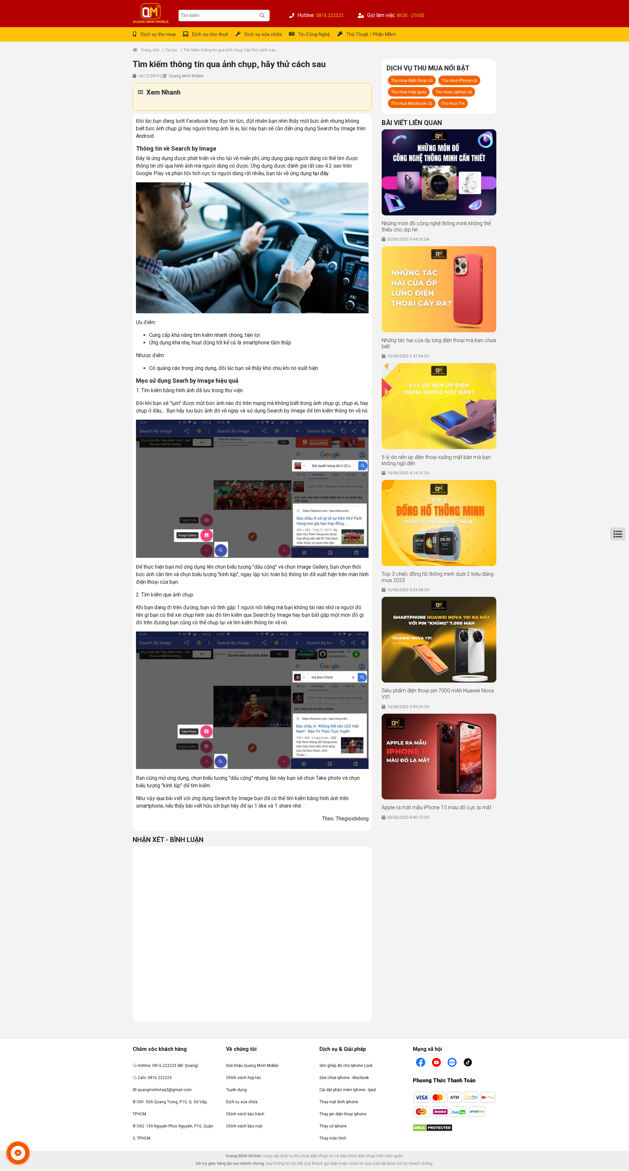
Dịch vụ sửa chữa (263, 34)
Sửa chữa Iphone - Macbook (344, 1077)
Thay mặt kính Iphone (338, 1102)
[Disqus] (252, 933)
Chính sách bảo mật (244, 1126)
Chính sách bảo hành (245, 1114)
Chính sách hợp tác (243, 1077)
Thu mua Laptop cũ (453, 91)
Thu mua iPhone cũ (459, 80)
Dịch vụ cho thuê (210, 34)
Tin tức (171, 50)
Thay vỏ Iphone (333, 1126)
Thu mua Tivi (453, 103)
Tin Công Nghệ (314, 34)
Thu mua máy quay (408, 91)
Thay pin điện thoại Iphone (342, 1114)
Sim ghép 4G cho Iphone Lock (345, 1065)
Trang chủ (150, 50)
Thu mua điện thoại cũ (411, 80)
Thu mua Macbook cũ (411, 103)
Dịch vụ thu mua (158, 34)
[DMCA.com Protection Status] (432, 1127)
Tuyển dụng (236, 1090)
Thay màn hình (332, 1138)
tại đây (320, 173)
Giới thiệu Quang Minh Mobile (252, 1065)
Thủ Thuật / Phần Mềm (371, 34)
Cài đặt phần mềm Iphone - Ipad (347, 1090)
